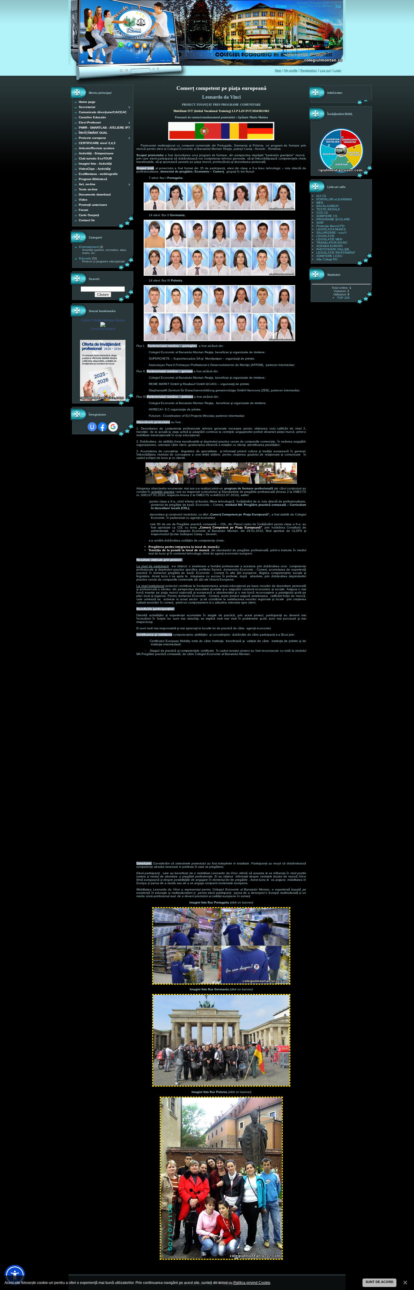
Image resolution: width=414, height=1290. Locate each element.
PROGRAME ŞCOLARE (333, 219)
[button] (15, 1275)
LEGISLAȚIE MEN (329, 239)
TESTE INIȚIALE (328, 209)
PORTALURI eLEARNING (334, 199)
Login (337, 70)
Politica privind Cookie (251, 1283)
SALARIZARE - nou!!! (331, 232)
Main (278, 70)
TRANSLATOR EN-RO (331, 242)
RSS (338, 6)
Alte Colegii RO (327, 259)
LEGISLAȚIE (325, 236)
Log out (325, 70)
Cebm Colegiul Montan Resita (103, 320)
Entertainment (89, 246)
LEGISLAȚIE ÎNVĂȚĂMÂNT (335, 252)
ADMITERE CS (326, 216)
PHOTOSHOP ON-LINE (332, 249)
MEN (319, 202)
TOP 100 (343, 297)
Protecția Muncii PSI (330, 226)
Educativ (85, 258)
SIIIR (319, 222)
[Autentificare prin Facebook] (102, 426)
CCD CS (322, 212)
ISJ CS (321, 196)
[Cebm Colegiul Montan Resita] (102, 325)
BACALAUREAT (327, 206)
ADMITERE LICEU (329, 256)
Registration (308, 70)
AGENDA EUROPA (329, 246)
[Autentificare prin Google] (113, 427)
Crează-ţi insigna (102, 329)
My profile (291, 70)
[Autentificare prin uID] (92, 426)
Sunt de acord (379, 1282)
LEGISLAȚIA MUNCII (331, 229)
